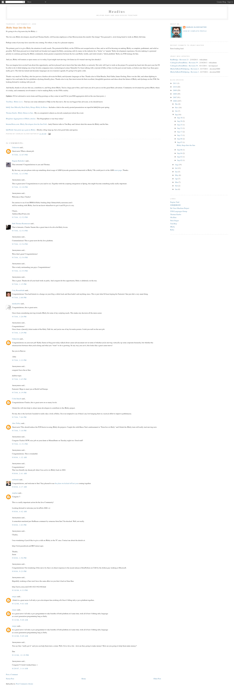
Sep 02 (180, 160)
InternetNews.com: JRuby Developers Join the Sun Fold (26, 124)
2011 (175, 83)
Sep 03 (180, 157)
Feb (176, 185)
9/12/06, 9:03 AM (20, 603)
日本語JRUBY (175, 205)
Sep (176, 114)
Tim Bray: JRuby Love (14, 101)
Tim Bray (173, 223)
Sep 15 (180, 135)
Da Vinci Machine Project (179, 208)
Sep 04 (180, 153)
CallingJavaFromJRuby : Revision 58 (184, 65)
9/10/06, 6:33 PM (20, 590)
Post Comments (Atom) (24, 684)
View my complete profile (195, 31)
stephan (15, 493)
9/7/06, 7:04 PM (19, 417)
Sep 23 (180, 128)
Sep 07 (180, 142)
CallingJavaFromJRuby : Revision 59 (184, 62)
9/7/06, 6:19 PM (19, 392)
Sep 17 (180, 131)
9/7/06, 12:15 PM (20, 173)
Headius (117, 11)
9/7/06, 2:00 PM (19, 297)
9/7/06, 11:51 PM (20, 444)
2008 (175, 94)
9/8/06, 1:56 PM (19, 558)
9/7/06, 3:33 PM (19, 360)
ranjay (14, 596)
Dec (176, 104)
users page (118, 170)
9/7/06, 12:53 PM (20, 230)
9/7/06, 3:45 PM (19, 379)
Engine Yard (174, 202)
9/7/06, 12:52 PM (20, 217)
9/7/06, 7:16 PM (19, 430)
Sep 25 (180, 124)
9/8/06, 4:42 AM (19, 511)
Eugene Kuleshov (18, 161)
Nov (177, 107)
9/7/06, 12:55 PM (20, 271)
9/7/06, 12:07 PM (20, 154)
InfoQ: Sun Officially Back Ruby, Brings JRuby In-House (27, 107)
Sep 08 (180, 139)
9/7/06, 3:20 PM (19, 316)
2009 (175, 90)
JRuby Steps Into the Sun (18, 27)
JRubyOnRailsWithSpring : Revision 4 (184, 69)
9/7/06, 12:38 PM (20, 187)
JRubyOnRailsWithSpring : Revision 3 (184, 72)
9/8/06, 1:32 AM (19, 457)
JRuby (172, 226)
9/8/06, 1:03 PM (19, 525)
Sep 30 (180, 117)
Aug (177, 164)
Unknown (15, 147)
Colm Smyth (16, 398)
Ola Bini (173, 217)
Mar (176, 182)
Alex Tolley (16, 423)
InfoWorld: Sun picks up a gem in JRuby (20, 130)
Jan (176, 189)
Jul (176, 168)
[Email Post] (49, 134)
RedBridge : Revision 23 (179, 59)
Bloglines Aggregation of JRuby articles (20, 118)
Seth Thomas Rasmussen (21, 223)
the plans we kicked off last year (66, 483)
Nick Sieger (174, 220)
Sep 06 (180, 149)
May (177, 175)
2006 (175, 101)
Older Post (157, 678)
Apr (176, 178)
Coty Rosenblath (18, 290)
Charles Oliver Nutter (196, 27)
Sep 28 (180, 121)
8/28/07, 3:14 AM (20, 668)
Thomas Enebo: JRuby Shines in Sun (19, 113)
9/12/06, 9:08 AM (20, 620)
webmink (15, 479)
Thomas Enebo (175, 214)
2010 (175, 87)
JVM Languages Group (178, 211)
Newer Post (10, 678)
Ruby (172, 229)
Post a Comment (12, 674)
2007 (175, 97)
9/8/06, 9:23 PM (19, 571)
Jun (176, 171)
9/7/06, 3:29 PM (19, 332)
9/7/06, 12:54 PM (20, 244)
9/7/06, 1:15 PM (19, 284)
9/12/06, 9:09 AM (20, 636)
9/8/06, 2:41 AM (19, 473)
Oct (176, 111)
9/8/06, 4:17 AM (19, 487)
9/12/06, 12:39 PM (20, 655)
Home (84, 678)
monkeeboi (16, 303)
